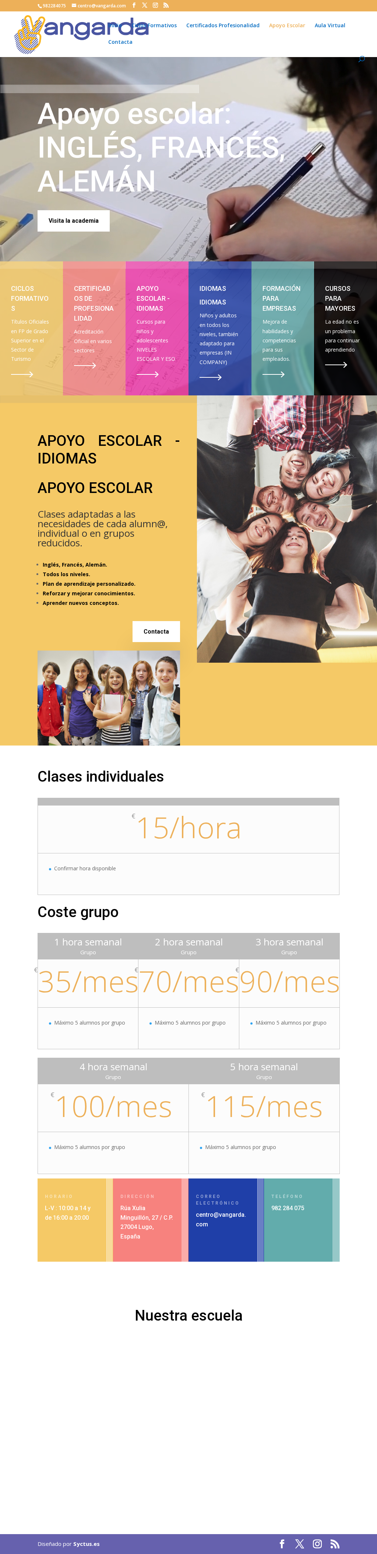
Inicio (115, 26)
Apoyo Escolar (287, 26)
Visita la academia (74, 220)
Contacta (120, 42)
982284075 (54, 6)
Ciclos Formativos (154, 26)
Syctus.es (86, 1543)
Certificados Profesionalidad (223, 26)
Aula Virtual (330, 26)
